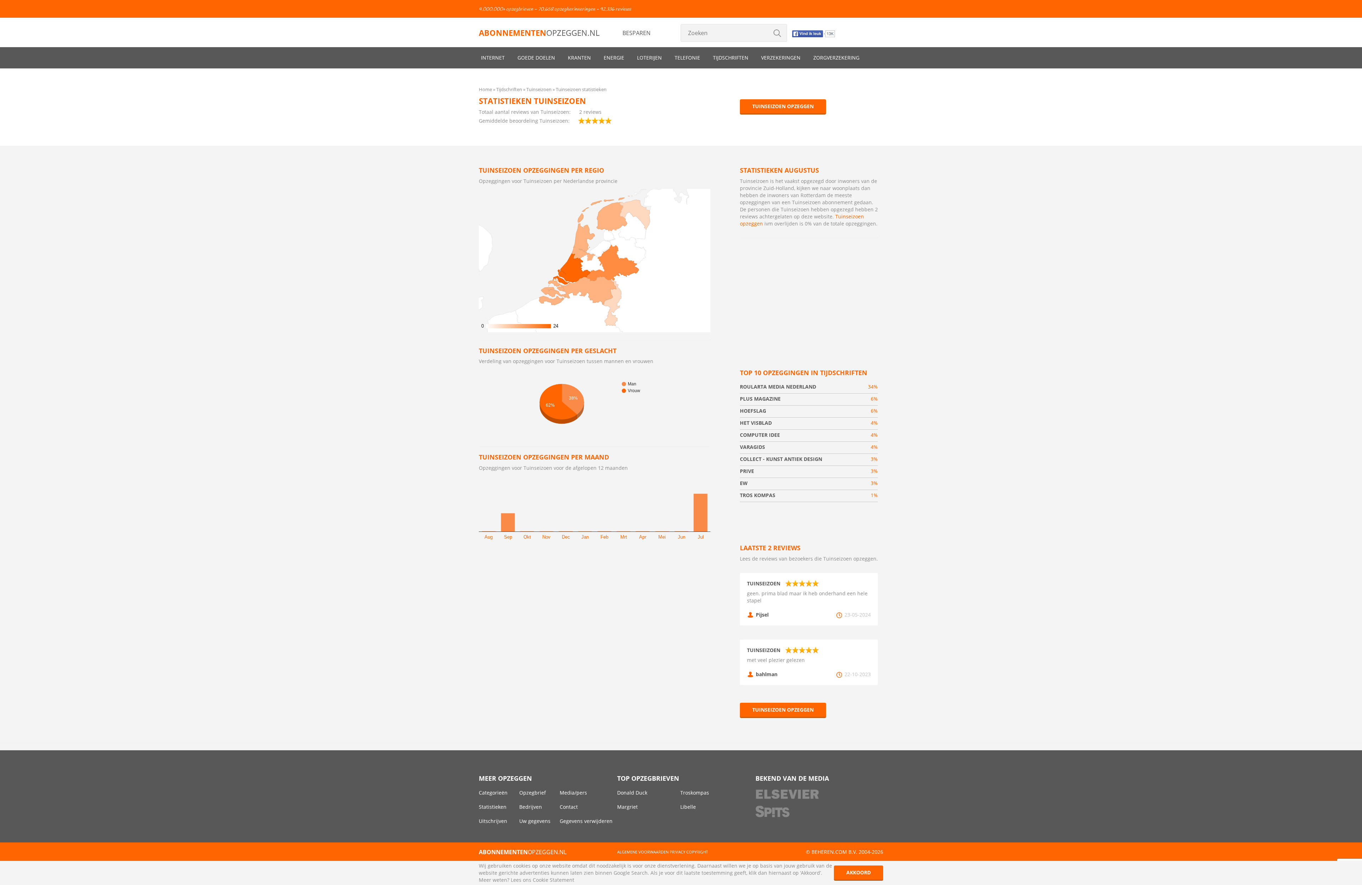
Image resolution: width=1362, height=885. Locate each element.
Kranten (579, 57)
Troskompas (694, 792)
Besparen (636, 33)
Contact (569, 806)
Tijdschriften (730, 57)
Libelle (688, 806)
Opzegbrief (532, 792)
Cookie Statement (553, 879)
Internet (493, 57)
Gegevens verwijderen (586, 821)
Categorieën (493, 792)
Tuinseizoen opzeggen (783, 106)
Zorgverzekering (836, 57)
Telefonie (687, 57)
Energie (614, 57)
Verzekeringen (781, 57)
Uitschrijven (493, 821)
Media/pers (573, 792)
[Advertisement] (809, 295)
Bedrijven (530, 806)
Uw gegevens (534, 821)
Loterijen (649, 57)
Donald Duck (632, 792)
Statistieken (492, 806)
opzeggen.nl (539, 32)
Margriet (627, 806)
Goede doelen (536, 57)
